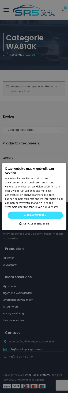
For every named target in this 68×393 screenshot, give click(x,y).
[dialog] (34, 196)
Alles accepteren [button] (35, 215)
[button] (34, 224)
